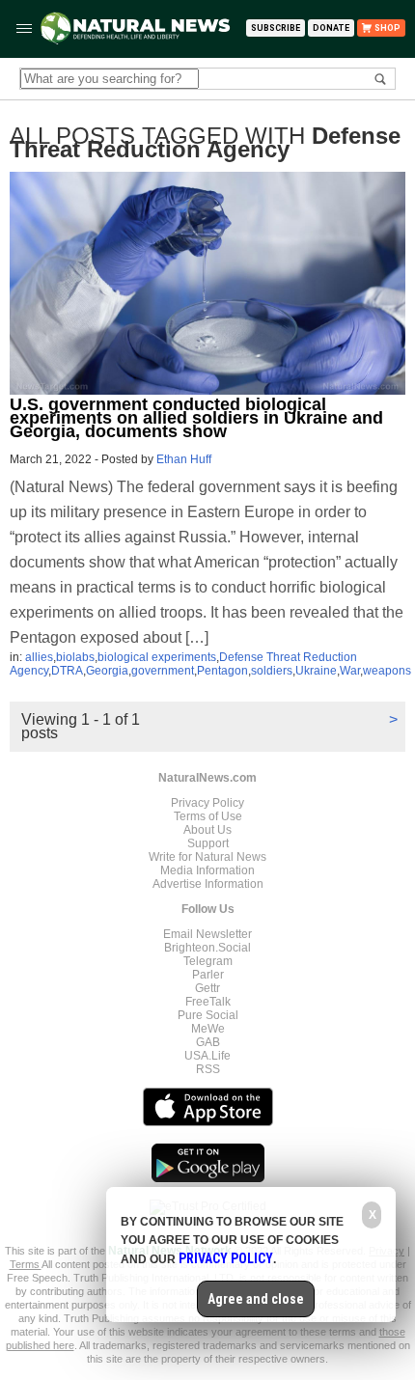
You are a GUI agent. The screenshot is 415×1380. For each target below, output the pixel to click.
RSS (208, 1069)
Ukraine (316, 670)
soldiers (271, 670)
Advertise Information (207, 884)
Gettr (207, 988)
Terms (26, 1264)
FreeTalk (208, 1001)
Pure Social (208, 1015)
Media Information (207, 870)
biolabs (75, 657)
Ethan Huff (183, 459)
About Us (207, 830)
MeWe (208, 1028)
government (162, 670)
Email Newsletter (207, 934)
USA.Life (207, 1056)
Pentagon (222, 670)
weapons (387, 670)
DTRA (67, 670)
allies (39, 657)
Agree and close (256, 1299)
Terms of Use (208, 816)
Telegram (208, 961)
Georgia (107, 670)
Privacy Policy (207, 803)
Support (208, 843)
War (350, 670)
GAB (208, 1042)
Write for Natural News (207, 857)
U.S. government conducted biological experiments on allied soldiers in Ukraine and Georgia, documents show (196, 418)
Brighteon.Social (207, 947)
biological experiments (156, 657)
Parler (208, 974)
